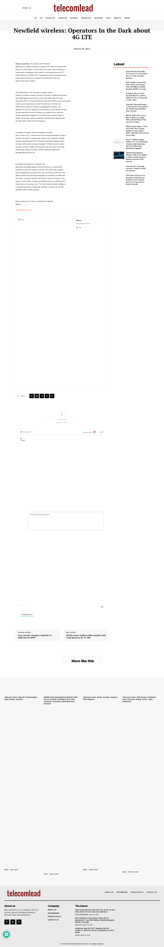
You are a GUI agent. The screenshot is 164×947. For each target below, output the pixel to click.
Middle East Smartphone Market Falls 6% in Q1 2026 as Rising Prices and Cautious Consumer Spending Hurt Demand (61, 700)
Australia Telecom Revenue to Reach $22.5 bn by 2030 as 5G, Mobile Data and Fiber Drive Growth (137, 107)
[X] (80, 227)
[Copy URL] (31, 396)
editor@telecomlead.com (24, 210)
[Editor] (46, 302)
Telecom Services (81, 914)
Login (101, 432)
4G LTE (77, 935)
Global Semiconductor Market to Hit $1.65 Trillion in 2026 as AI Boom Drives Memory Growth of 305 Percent (136, 157)
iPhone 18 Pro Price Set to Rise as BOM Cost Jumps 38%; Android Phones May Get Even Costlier (136, 118)
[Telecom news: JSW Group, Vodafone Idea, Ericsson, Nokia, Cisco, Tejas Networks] (141, 681)
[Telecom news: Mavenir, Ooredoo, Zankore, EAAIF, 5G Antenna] (119, 168)
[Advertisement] (131, 203)
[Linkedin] (36, 396)
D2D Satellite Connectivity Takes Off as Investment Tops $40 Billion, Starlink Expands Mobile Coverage (136, 85)
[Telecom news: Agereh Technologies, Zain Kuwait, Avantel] (23, 681)
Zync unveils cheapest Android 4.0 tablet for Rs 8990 (35, 636)
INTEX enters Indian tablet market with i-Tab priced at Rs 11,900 (86, 636)
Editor (78, 220)
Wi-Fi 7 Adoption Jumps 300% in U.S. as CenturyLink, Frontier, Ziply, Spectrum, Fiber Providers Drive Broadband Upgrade (137, 143)
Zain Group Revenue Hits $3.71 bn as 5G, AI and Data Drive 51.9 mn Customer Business (136, 74)
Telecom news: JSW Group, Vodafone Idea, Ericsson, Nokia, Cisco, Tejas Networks (139, 699)
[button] (27, 7)
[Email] (52, 396)
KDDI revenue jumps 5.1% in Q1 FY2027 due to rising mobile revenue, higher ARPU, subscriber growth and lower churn (137, 130)
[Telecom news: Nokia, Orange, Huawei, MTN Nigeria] (101, 681)
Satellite (78, 925)
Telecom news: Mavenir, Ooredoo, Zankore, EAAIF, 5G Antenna (136, 168)
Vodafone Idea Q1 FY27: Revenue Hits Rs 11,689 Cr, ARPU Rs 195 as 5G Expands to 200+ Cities (136, 96)
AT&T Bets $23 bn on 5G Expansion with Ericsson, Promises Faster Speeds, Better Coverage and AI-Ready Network (135, 179)
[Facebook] (77, 227)
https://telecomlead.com (83, 223)
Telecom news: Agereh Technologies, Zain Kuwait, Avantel (21, 698)
